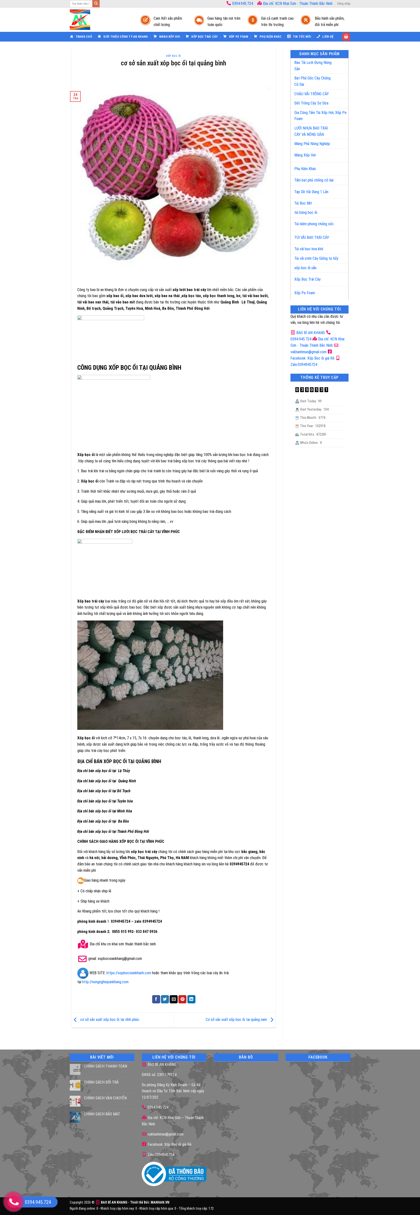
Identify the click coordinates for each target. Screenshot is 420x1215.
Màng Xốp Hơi (305, 155)
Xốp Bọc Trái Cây (307, 279)
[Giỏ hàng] (346, 37)
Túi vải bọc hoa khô (308, 249)
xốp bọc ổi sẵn (305, 268)
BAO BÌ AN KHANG (310, 332)
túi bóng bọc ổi (305, 212)
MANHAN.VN (160, 1202)
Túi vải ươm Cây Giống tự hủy (316, 258)
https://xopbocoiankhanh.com (128, 973)
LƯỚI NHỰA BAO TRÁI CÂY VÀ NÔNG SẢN (311, 131)
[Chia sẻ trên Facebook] (156, 999)
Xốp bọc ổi (173, 56)
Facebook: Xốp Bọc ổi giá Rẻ (169, 1144)
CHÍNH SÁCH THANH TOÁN (105, 1066)
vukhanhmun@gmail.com (165, 1134)
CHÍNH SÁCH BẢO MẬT (102, 1114)
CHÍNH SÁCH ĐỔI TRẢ (101, 1082)
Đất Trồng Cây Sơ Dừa (311, 103)
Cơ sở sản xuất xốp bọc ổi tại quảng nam (237, 1019)
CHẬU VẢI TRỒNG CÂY (311, 94)
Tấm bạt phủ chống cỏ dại (313, 180)
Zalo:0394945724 (160, 1154)
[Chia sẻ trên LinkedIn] (191, 999)
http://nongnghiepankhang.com (105, 982)
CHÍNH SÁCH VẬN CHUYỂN (105, 1098)
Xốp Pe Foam (304, 293)
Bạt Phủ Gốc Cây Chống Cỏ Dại (312, 81)
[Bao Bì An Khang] (100, 20)
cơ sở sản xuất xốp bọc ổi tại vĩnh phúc (109, 1019)
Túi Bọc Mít (303, 203)
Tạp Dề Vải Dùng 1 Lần (311, 192)
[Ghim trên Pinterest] (182, 999)
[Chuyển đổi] (339, 64)
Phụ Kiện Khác (305, 168)
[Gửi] (96, 3)
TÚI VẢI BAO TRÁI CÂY (311, 237)
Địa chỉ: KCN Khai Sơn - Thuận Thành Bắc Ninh (297, 3)
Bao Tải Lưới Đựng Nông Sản (313, 65)
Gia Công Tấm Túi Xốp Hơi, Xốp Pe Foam (320, 115)
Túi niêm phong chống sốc (314, 224)
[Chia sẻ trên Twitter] (165, 999)
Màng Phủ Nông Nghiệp (312, 143)
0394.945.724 (242, 3)
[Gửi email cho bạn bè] (174, 999)
